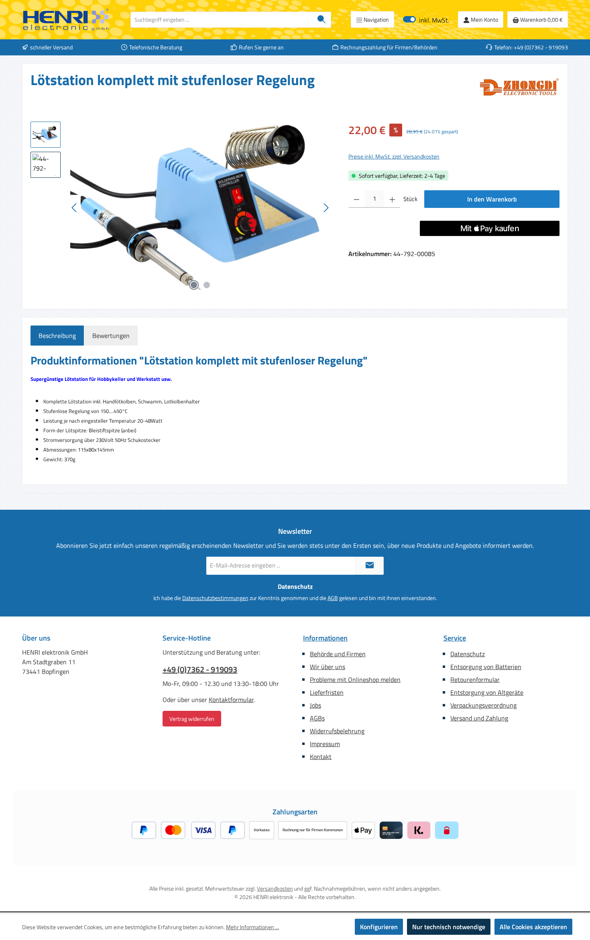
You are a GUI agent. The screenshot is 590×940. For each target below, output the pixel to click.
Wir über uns (327, 666)
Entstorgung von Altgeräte (486, 692)
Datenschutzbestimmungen (215, 598)
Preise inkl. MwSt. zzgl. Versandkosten (393, 156)
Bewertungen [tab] (111, 335)
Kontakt (321, 756)
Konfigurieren (379, 927)
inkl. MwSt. (426, 19)
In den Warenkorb (492, 199)
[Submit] (370, 566)
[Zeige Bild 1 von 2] (194, 285)
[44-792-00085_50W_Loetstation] (200, 208)
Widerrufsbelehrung (337, 731)
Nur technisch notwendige (448, 927)
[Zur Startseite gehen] (66, 19)
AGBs (317, 718)
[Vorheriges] (75, 208)
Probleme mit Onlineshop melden (355, 679)
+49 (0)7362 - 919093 (200, 669)
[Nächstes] (326, 208)
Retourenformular (475, 679)
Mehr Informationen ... (252, 927)
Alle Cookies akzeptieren (533, 927)
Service (455, 638)
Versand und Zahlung (479, 718)
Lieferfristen (327, 692)
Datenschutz (467, 654)
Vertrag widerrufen (191, 718)
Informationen (325, 638)
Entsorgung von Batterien (485, 666)
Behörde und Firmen (338, 654)
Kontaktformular (231, 699)
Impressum (325, 744)
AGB (333, 598)
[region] (181, 208)
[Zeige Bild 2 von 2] (206, 285)
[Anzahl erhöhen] (392, 199)
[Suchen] (321, 20)
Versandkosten (275, 888)
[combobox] (221, 20)
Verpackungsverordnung (483, 705)
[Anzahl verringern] (356, 199)
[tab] (57, 336)
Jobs (315, 705)
